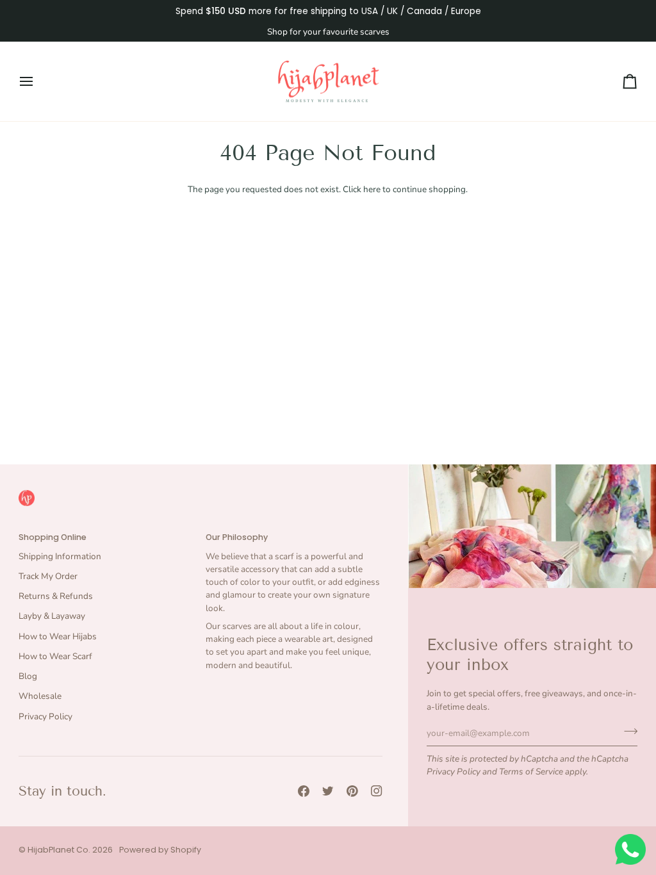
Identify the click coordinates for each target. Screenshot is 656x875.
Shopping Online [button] (52, 537)
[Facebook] (303, 791)
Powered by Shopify (160, 849)
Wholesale (40, 696)
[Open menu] (38, 82)
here (372, 189)
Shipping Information (60, 556)
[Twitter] (328, 791)
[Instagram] (376, 791)
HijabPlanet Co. (59, 849)
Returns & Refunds (56, 596)
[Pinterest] (352, 791)
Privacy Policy (453, 771)
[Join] (626, 731)
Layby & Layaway (52, 616)
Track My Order (48, 576)
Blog (28, 676)
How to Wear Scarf (55, 656)
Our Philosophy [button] (237, 537)
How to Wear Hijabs (58, 636)
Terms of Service (531, 771)
